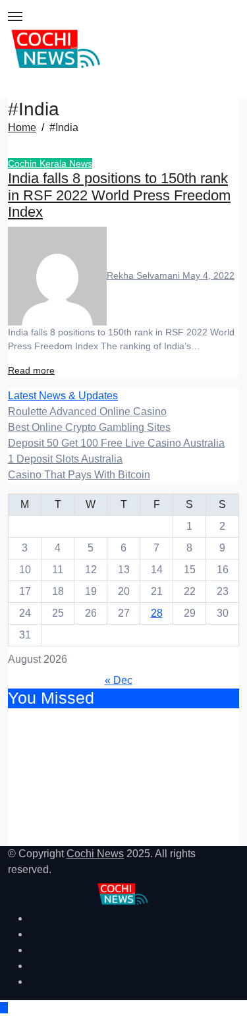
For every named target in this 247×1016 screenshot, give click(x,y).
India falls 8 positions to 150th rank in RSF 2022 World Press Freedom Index (119, 196)
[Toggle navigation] (15, 16)
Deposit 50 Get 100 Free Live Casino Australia (116, 443)
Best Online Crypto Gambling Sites (89, 427)
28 (157, 613)
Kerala (54, 163)
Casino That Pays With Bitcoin (79, 474)
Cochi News (95, 853)
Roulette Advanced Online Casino (87, 411)
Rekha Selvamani (144, 275)
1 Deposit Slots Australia (65, 459)
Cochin (24, 163)
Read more (31, 370)
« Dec (118, 680)
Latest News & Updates (63, 395)
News (80, 163)
